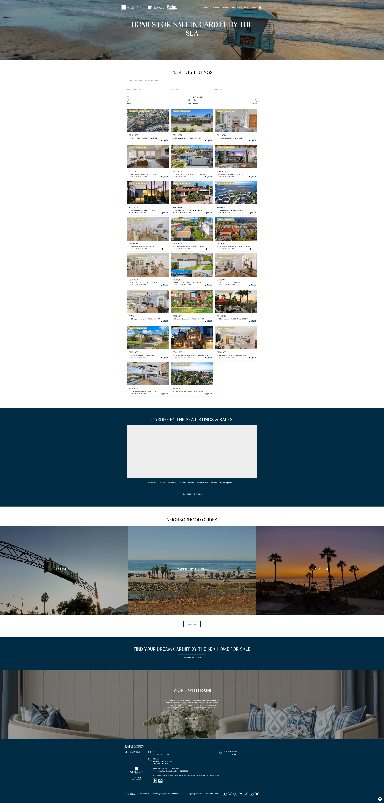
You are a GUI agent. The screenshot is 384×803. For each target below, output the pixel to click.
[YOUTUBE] (241, 794)
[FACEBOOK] (225, 794)
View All (192, 624)
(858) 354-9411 (230, 754)
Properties (205, 7)
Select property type (134, 89)
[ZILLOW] (257, 794)
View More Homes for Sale (192, 494)
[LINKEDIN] (235, 794)
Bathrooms (175, 89)
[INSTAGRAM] (230, 794)
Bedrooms (218, 89)
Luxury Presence (171, 794)
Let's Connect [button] (192, 718)
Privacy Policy (211, 794)
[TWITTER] (246, 794)
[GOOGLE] (252, 794)
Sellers (225, 7)
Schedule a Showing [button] (192, 657)
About (195, 7)
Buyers (216, 7)
